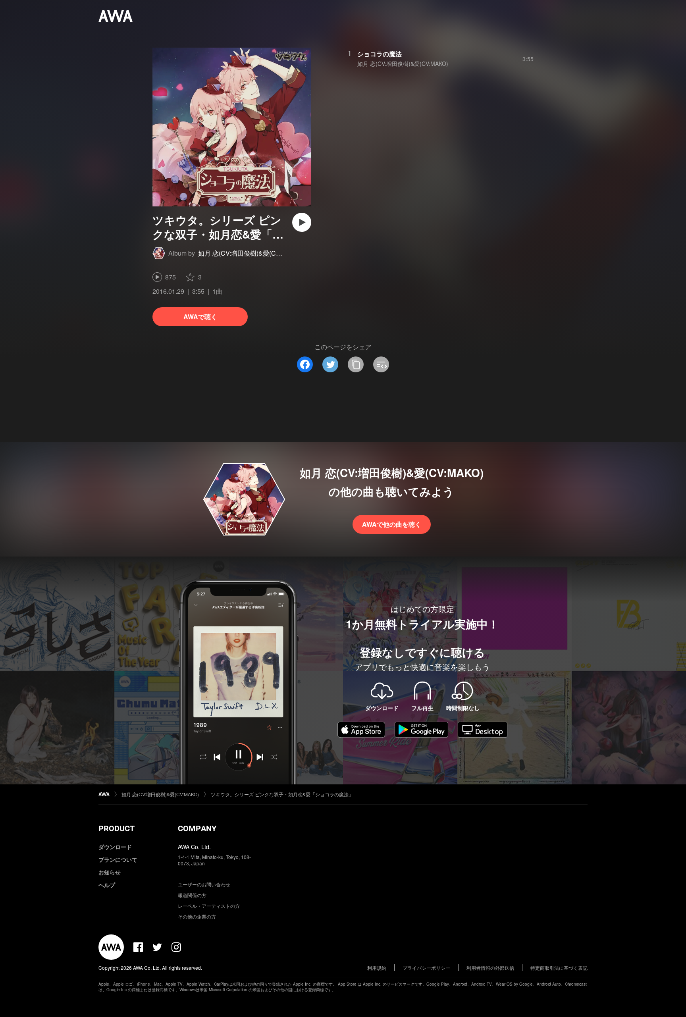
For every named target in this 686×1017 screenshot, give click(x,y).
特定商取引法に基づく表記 (559, 967)
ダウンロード (115, 847)
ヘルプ (106, 885)
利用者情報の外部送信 (490, 967)
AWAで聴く (200, 316)
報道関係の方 (192, 895)
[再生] (301, 222)
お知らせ (109, 872)
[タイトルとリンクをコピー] (356, 364)
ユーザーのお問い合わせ (204, 884)
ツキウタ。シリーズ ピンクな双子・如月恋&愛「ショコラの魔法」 (282, 794)
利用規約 (376, 967)
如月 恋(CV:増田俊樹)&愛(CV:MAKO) (250, 253)
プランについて (117, 859)
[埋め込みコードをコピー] (381, 364)
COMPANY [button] (197, 828)
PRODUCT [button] (116, 828)
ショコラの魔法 (379, 53)
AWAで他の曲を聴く (391, 524)
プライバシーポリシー (426, 967)
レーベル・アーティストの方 (209, 905)
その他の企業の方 (197, 916)
